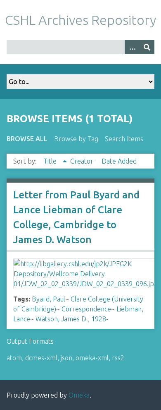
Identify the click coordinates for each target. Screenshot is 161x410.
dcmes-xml (41, 358)
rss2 (118, 358)
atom (14, 358)
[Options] (132, 47)
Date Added (119, 161)
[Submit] (147, 47)
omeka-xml (92, 358)
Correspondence (86, 309)
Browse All (27, 138)
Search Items (124, 138)
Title (50, 161)
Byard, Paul (48, 299)
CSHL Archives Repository (80, 19)
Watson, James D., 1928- (72, 319)
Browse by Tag (76, 138)
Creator (82, 161)
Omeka (79, 395)
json (66, 358)
